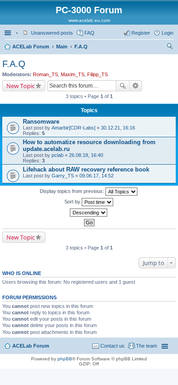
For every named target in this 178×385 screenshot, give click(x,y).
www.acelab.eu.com (89, 20)
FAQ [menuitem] (89, 33)
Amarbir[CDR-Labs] (73, 127)
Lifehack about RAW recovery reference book (86, 169)
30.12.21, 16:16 (118, 127)
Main (62, 46)
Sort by (73, 201)
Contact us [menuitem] (112, 346)
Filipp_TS (97, 74)
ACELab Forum (30, 46)
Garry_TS (63, 175)
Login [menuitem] (167, 33)
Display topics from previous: (72, 191)
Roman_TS (45, 74)
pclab (57, 155)
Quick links (9, 32)
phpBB (65, 358)
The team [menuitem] (146, 346)
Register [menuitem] (140, 33)
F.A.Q (81, 46)
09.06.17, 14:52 (96, 175)
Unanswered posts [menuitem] (52, 33)
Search (123, 85)
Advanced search (136, 85)
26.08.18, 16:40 (86, 155)
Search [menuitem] (169, 47)
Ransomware (41, 121)
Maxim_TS (72, 74)
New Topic (20, 86)
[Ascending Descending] (89, 212)
